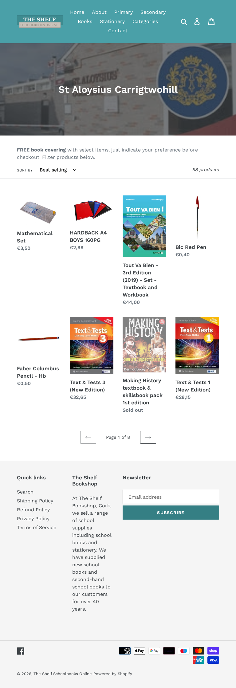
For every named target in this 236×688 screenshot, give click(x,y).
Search (25, 492)
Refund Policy (33, 510)
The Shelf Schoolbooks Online (62, 673)
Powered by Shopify (112, 673)
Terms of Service (36, 527)
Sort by (25, 170)
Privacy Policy (33, 518)
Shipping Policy (35, 501)
